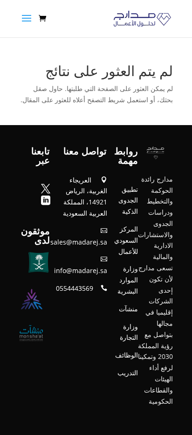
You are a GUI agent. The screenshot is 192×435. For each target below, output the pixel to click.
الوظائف (126, 355)
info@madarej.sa (80, 270)
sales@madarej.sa (78, 242)
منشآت (128, 308)
